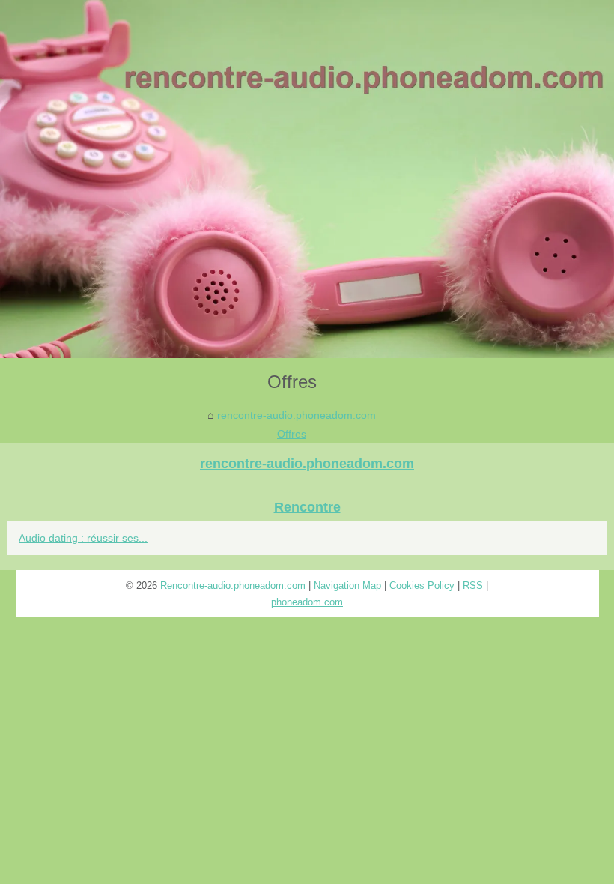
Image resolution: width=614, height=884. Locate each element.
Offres (291, 434)
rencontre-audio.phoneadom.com (296, 415)
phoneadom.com (307, 602)
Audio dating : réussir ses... (83, 538)
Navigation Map (347, 585)
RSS (473, 585)
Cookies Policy (422, 585)
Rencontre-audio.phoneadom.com (233, 585)
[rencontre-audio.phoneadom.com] (307, 179)
